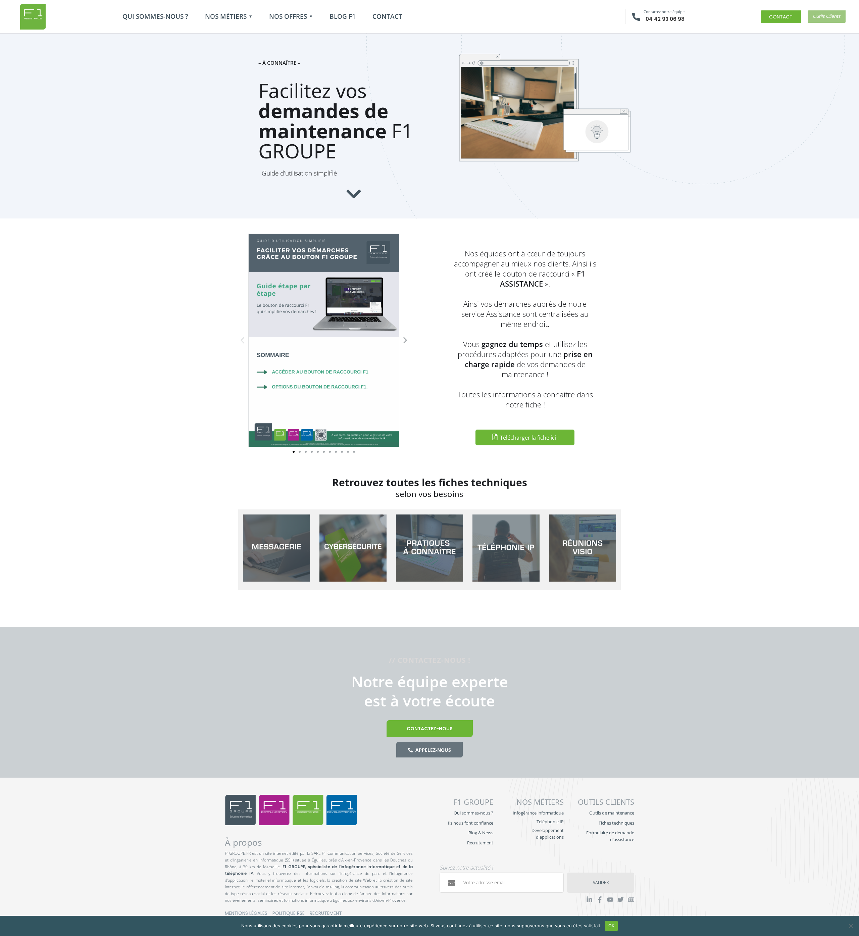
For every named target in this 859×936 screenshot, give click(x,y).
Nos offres (288, 16)
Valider (601, 882)
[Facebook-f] (600, 899)
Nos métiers (226, 16)
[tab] (276, 549)
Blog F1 (343, 16)
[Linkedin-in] (589, 899)
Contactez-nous (430, 728)
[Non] (850, 926)
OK (611, 925)
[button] (242, 340)
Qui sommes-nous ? (155, 16)
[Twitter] (620, 899)
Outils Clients (827, 16)
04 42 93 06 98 (665, 18)
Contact (387, 16)
